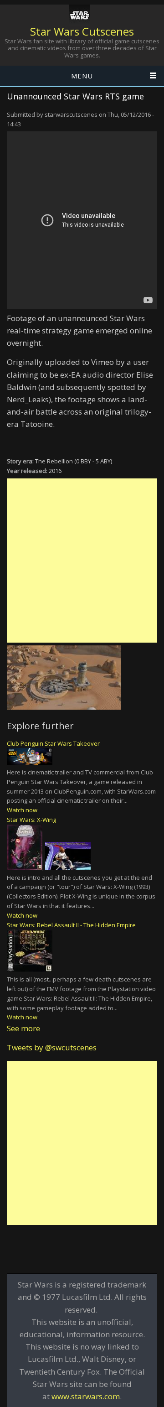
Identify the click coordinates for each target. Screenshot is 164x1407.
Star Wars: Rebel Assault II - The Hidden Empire (71, 925)
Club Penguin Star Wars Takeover (53, 743)
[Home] (79, 15)
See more (23, 1028)
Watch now (22, 810)
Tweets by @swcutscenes (52, 1047)
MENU (82, 75)
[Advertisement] (82, 560)
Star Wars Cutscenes (82, 31)
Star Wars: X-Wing (31, 819)
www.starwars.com (85, 1396)
